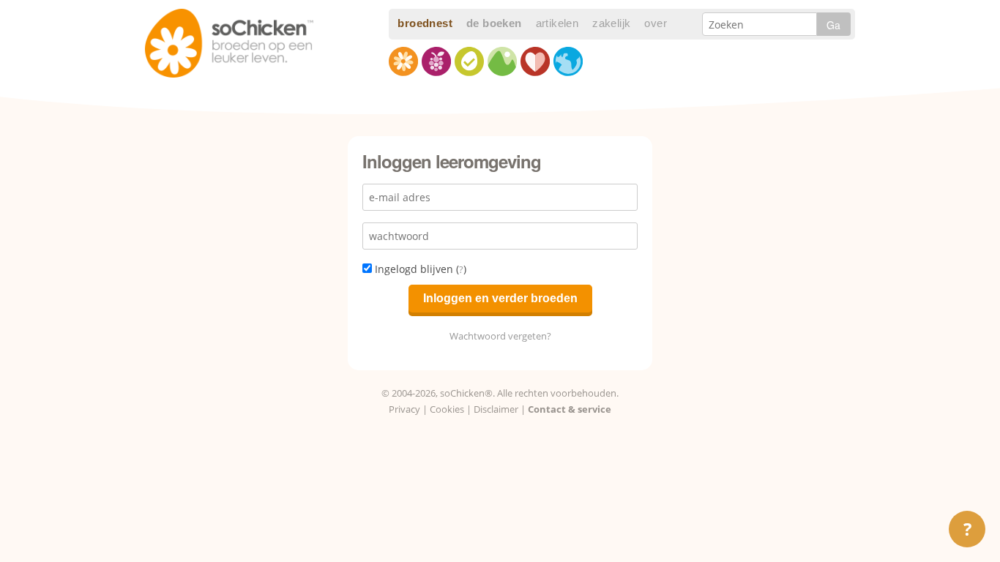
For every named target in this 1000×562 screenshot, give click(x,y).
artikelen (557, 23)
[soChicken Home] (229, 37)
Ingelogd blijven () (419, 269)
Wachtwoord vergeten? (500, 335)
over (655, 23)
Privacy (404, 409)
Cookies (447, 409)
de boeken (494, 23)
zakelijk (611, 23)
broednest (425, 23)
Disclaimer (496, 409)
